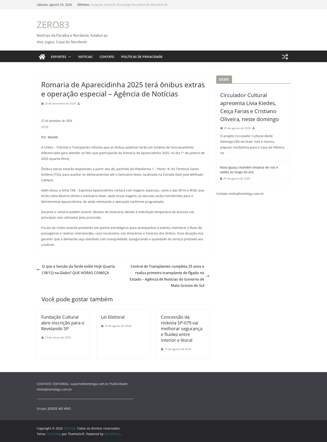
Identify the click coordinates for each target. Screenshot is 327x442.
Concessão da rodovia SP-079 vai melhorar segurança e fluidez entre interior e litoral (181, 328)
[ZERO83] (42, 56)
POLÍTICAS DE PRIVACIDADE (142, 57)
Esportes (58, 57)
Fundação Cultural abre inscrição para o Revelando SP (62, 323)
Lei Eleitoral (113, 317)
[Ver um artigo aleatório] (285, 56)
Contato (107, 57)
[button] (68, 57)
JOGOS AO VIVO (59, 408)
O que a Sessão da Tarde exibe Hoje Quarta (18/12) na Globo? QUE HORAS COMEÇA (78, 269)
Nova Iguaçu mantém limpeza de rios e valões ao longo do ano (249, 169)
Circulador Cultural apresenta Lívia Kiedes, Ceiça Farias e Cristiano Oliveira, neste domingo (249, 107)
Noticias (85, 57)
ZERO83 (53, 24)
